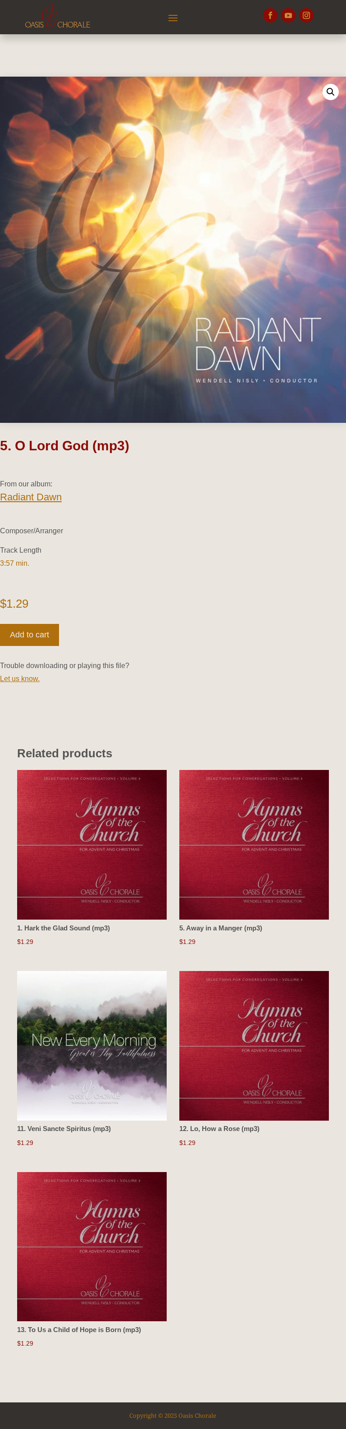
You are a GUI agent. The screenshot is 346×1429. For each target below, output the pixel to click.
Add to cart (29, 634)
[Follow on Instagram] (306, 15)
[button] (331, 92)
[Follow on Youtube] (288, 15)
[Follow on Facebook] (270, 15)
